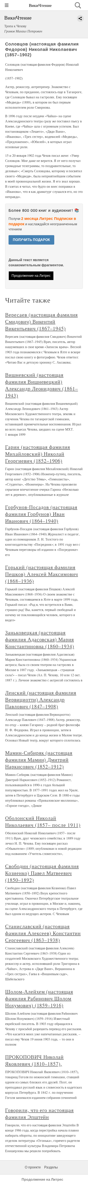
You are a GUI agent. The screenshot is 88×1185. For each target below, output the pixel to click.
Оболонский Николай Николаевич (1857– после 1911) (43, 821)
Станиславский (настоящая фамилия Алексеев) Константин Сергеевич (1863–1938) (43, 933)
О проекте (33, 1167)
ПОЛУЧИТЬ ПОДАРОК (31, 240)
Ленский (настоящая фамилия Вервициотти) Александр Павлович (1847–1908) (40, 699)
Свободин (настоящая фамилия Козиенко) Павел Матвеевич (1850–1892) (42, 873)
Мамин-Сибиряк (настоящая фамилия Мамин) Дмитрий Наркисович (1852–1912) (38, 759)
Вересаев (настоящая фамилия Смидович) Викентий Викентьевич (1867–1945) (41, 321)
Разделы (51, 1167)
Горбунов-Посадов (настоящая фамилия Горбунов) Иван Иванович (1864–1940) (41, 514)
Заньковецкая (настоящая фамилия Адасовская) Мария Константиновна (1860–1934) (39, 639)
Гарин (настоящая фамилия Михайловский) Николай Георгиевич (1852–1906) (37, 453)
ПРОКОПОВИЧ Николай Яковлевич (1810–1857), (34, 1060)
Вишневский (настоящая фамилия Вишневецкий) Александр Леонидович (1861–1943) (41, 385)
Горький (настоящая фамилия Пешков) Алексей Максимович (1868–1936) (41, 574)
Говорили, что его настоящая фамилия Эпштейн (39, 1113)
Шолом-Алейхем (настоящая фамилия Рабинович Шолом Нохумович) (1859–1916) (39, 998)
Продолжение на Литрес (31, 275)
